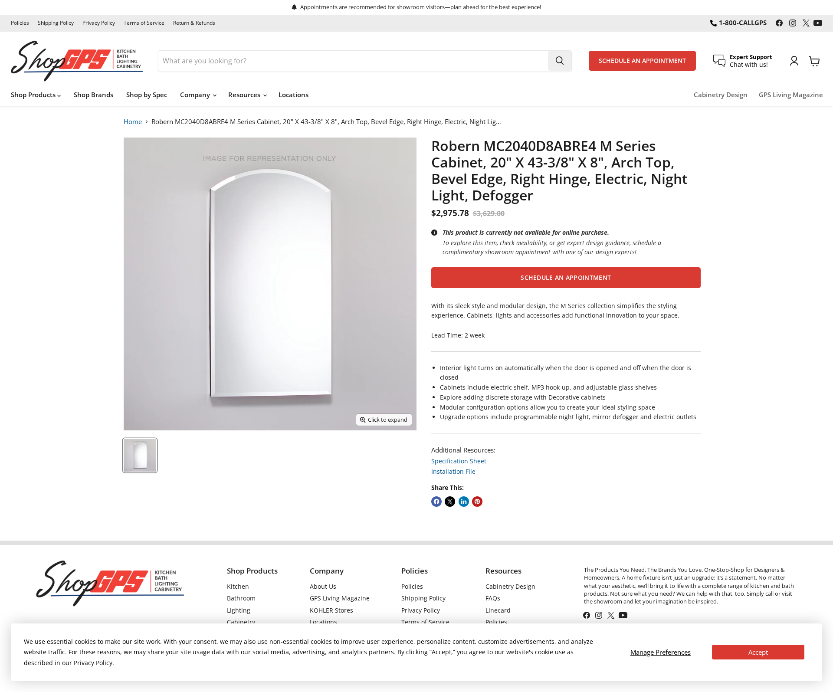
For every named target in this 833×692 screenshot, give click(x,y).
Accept (758, 652)
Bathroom (241, 598)
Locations (293, 94)
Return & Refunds (194, 23)
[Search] (559, 61)
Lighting (238, 610)
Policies (20, 23)
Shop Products (34, 94)
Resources (245, 94)
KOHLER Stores (331, 610)
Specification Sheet (458, 461)
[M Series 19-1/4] (140, 455)
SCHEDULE (642, 61)
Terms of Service (144, 23)
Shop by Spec (146, 94)
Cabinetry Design (721, 95)
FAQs (492, 598)
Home (133, 121)
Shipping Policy (56, 23)
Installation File (453, 471)
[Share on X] (450, 501)
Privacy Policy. (94, 663)
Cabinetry (241, 622)
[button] (566, 277)
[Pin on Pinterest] (477, 501)
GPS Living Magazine (791, 95)
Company (196, 94)
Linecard (498, 610)
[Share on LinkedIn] (464, 501)
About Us (323, 586)
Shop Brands (93, 94)
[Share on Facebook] (436, 501)
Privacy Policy (98, 23)
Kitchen (238, 586)
